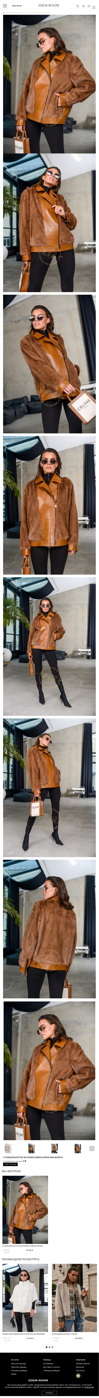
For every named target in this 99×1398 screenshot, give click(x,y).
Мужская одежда (18, 1367)
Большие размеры (19, 1370)
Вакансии (80, 1367)
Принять (49, 1393)
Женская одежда (13, 13)
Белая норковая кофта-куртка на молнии (23, 1334)
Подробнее (89, 1387)
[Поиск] (76, 6)
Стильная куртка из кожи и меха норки (22, 1246)
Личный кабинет (83, 1363)
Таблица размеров (51, 1370)
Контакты (80, 1370)
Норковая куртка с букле (64, 1334)
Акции (13, 1374)
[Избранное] (87, 6)
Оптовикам (48, 1363)
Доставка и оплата (51, 1367)
